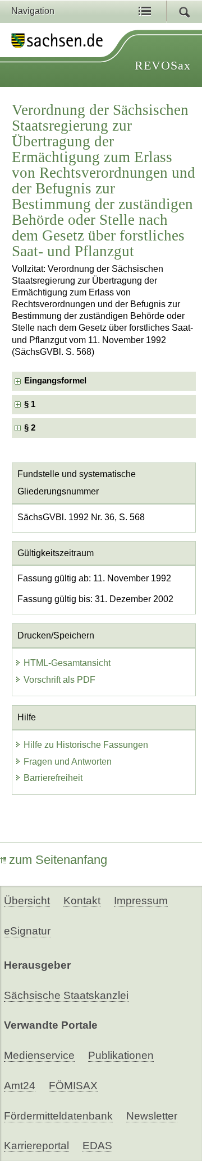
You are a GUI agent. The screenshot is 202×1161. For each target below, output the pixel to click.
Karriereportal (36, 1145)
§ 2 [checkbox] (31, 427)
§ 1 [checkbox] (31, 404)
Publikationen (121, 1055)
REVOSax (163, 65)
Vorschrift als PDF (59, 679)
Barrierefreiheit (53, 778)
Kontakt (81, 900)
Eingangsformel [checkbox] (55, 380)
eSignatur (27, 931)
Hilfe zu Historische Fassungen (86, 745)
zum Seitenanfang (58, 860)
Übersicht (27, 900)
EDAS (97, 1145)
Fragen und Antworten (68, 761)
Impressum (141, 900)
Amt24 (19, 1085)
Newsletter (151, 1116)
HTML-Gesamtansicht (67, 663)
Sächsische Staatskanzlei (66, 995)
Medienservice (39, 1055)
